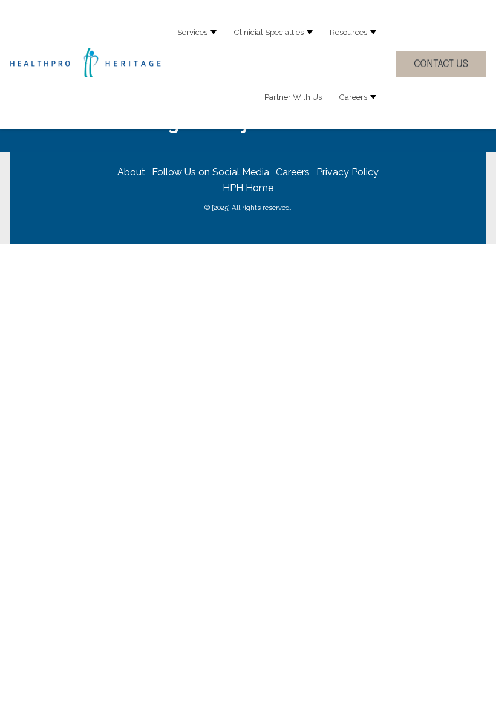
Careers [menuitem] (293, 172)
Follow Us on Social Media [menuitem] (210, 172)
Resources (348, 32)
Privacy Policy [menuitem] (347, 172)
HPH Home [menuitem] (248, 188)
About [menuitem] (131, 172)
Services (192, 32)
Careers (353, 97)
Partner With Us (293, 97)
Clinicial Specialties (268, 32)
